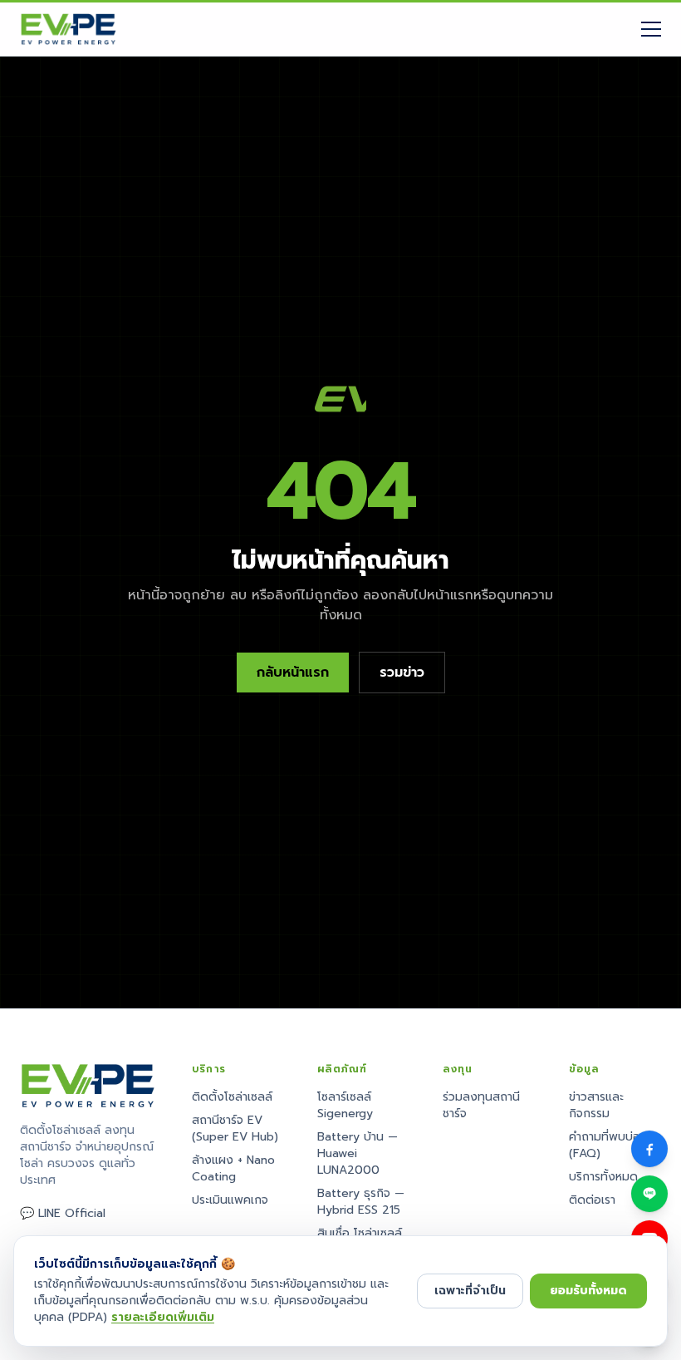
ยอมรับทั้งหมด (588, 1290)
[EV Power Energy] (68, 29)
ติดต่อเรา (592, 1200)
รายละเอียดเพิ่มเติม (162, 1317)
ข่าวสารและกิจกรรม (596, 1105)
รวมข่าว (402, 672)
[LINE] (649, 1193)
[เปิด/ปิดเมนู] (651, 29)
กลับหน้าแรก (293, 672)
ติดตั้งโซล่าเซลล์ (232, 1097)
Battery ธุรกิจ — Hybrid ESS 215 (360, 1202)
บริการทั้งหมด (603, 1176)
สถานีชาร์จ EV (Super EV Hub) (235, 1128)
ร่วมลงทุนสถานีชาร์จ (481, 1105)
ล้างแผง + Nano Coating (233, 1168)
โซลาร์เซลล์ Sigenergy (345, 1105)
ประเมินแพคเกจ (230, 1200)
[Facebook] (649, 1149)
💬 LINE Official (62, 1213)
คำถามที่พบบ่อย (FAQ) (608, 1145)
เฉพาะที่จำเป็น (470, 1290)
